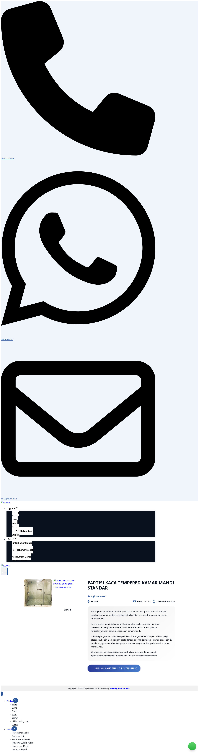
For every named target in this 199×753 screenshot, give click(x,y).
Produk (9, 701)
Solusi (9, 729)
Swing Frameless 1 (97, 596)
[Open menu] (4, 571)
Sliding (14, 704)
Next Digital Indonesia (120, 688)
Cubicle (15, 534)
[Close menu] (2, 694)
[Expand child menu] (15, 700)
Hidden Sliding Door (22, 530)
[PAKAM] (5, 502)
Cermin (15, 718)
